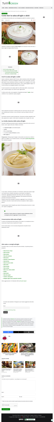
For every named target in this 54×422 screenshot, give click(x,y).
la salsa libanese (11, 259)
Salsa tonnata (6, 266)
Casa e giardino (21, 7)
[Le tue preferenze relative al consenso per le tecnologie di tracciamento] (52, 420)
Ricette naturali (13, 11)
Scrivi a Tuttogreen (30, 415)
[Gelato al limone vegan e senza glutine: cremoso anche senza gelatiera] (18, 364)
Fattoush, (5, 259)
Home (3, 11)
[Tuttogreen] (10, 3)
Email (3, 396)
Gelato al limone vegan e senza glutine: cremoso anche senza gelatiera (17, 370)
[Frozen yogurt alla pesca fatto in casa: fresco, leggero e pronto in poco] (30, 364)
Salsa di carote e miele (8, 262)
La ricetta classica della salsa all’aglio (10, 70)
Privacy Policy (14, 415)
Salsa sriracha (6, 252)
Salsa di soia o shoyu (7, 250)
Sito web (20, 396)
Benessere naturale (13, 7)
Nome (3, 392)
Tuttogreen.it (12, 318)
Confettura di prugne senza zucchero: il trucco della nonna (6, 370)
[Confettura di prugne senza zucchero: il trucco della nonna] (7, 364)
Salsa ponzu (6, 257)
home (3, 7)
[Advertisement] (9, 56)
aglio (29, 92)
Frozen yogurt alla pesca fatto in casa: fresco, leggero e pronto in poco (29, 370)
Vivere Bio (41, 7)
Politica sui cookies (20, 415)
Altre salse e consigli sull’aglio (10, 73)
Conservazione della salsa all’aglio (11, 72)
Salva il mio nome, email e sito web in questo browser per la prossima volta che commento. (18, 401)
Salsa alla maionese (7, 256)
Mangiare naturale (30, 7)
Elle (3, 20)
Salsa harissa (6, 261)
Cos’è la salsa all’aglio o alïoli (8, 69)
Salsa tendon (6, 254)
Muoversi (36, 7)
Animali (6, 7)
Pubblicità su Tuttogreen (38, 415)
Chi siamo (25, 415)
